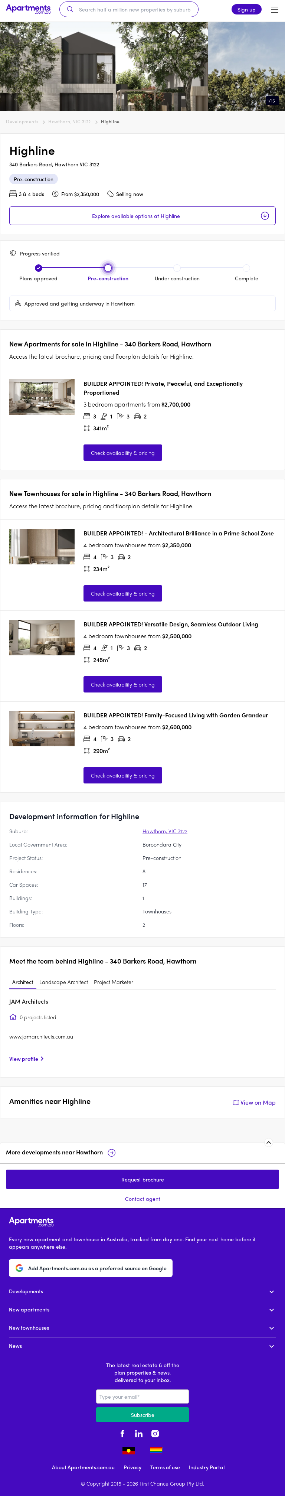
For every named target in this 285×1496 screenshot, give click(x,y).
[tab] (22, 982)
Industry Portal (207, 1467)
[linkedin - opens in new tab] (138, 1432)
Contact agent (142, 1198)
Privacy (132, 1467)
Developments (22, 121)
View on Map (258, 1102)
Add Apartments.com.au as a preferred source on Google (97, 1268)
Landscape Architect (63, 981)
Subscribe (142, 1414)
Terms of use (165, 1467)
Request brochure (142, 1179)
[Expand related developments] (268, 1142)
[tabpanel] (142, 1032)
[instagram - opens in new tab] (155, 1432)
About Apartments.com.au (83, 1467)
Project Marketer (113, 981)
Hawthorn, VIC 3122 (69, 121)
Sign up (247, 9)
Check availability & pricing (123, 452)
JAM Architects (28, 1001)
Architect (22, 981)
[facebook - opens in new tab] (122, 1432)
